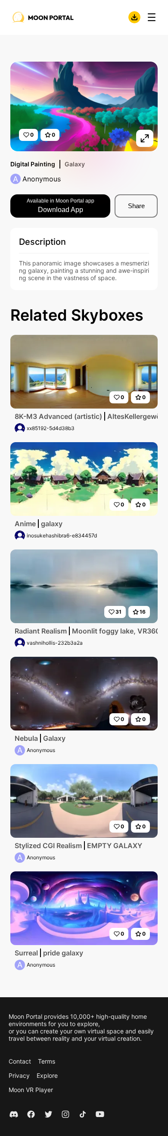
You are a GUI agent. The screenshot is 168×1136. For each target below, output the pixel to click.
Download (134, 17)
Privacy (19, 1075)
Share (136, 205)
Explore (47, 1075)
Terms (46, 1061)
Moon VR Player (31, 1089)
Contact (20, 1061)
